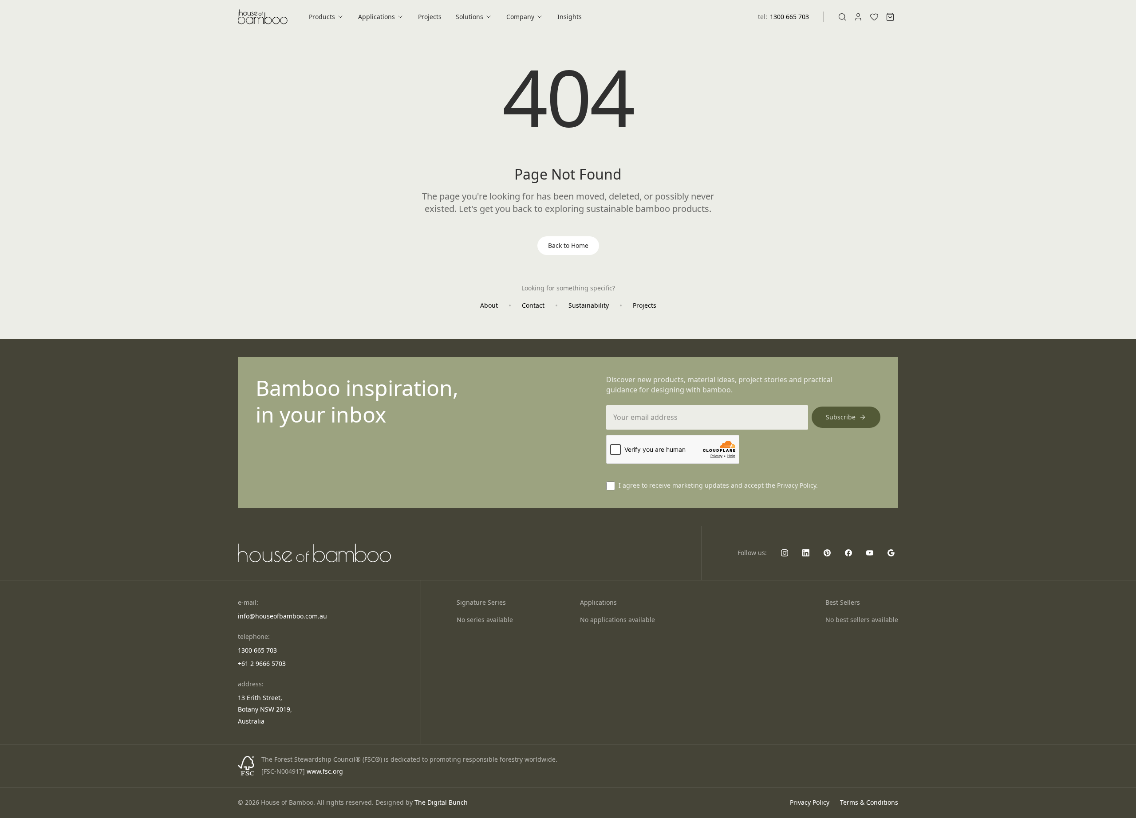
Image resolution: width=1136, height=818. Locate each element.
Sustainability (588, 305)
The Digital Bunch (441, 802)
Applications (376, 16)
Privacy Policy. (797, 485)
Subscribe (841, 417)
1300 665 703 (789, 16)
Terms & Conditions (869, 802)
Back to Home (568, 245)
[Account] (858, 17)
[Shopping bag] (890, 17)
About (489, 305)
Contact (533, 305)
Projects (430, 16)
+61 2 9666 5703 (262, 663)
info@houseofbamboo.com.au (282, 616)
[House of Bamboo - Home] (263, 17)
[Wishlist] (874, 17)
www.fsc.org (325, 771)
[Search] (842, 17)
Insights (569, 16)
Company (520, 16)
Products (322, 16)
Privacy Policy (809, 802)
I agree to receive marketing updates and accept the (718, 485)
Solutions (469, 16)
